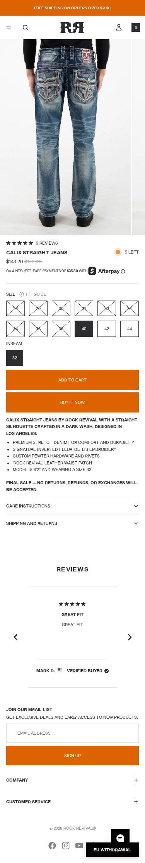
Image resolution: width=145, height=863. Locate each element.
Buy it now (72, 402)
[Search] (25, 27)
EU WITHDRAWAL (112, 849)
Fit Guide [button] (36, 294)
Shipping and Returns (31, 523)
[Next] (129, 637)
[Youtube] (79, 845)
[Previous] (15, 637)
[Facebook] (52, 845)
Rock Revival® (79, 827)
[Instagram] (65, 845)
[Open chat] (120, 838)
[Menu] (9, 27)
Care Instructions (28, 505)
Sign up (72, 755)
